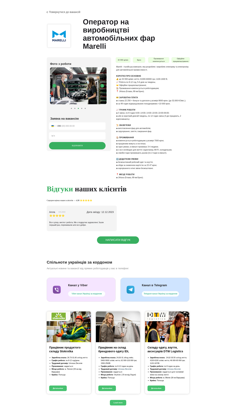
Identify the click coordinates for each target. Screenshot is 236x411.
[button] (118, 240)
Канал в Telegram (154, 285)
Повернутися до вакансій (64, 12)
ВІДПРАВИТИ (77, 146)
